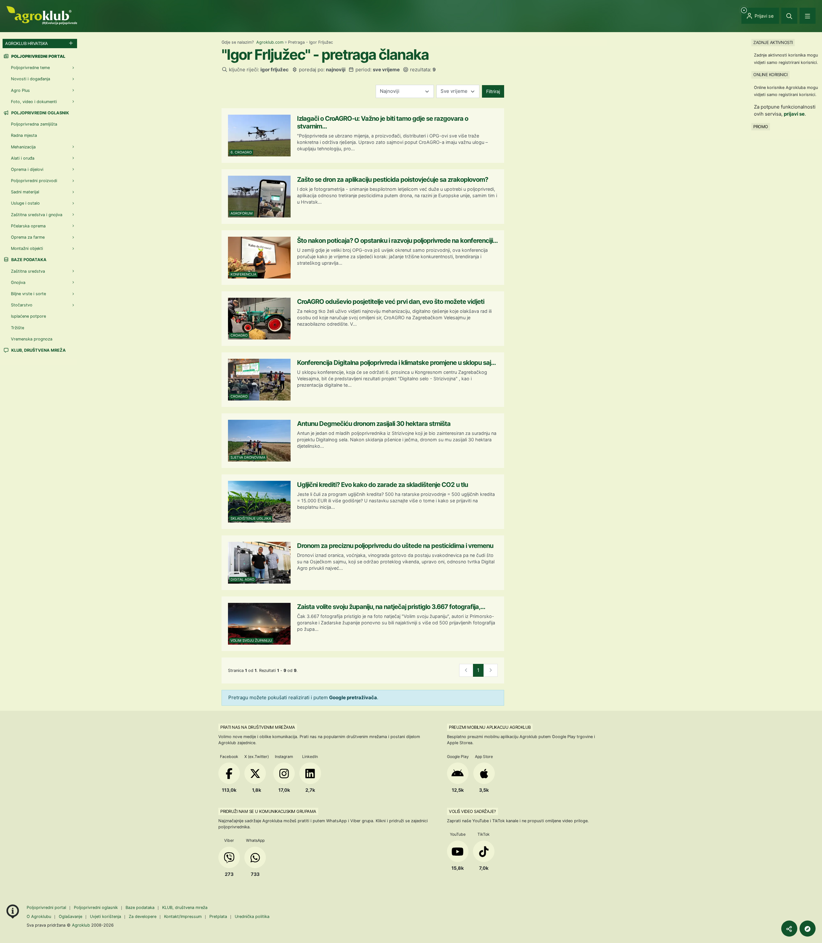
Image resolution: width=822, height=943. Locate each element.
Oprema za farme (28, 237)
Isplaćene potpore (28, 316)
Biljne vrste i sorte (28, 293)
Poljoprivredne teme (30, 67)
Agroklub (81, 925)
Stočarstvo (21, 305)
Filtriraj (493, 91)
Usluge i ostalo (25, 203)
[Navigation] (808, 16)
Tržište (17, 327)
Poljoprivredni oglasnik (39, 112)
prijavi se (794, 114)
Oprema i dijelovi (27, 169)
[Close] (789, 16)
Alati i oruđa (22, 158)
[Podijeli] (789, 929)
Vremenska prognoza (31, 339)
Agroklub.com (270, 42)
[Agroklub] (41, 15)
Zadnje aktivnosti (773, 42)
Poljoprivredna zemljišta (34, 124)
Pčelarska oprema (28, 226)
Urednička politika (252, 916)
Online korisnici (770, 74)
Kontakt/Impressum (183, 916)
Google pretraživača (353, 697)
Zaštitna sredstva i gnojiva (36, 214)
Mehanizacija (23, 147)
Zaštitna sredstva (28, 271)
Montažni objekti (27, 248)
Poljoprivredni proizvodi (34, 180)
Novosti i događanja (30, 78)
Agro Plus (20, 90)
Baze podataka (28, 259)
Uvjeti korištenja (105, 916)
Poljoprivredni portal (47, 907)
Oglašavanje (70, 916)
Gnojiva (18, 282)
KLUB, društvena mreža (38, 350)
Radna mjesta (24, 135)
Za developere (142, 916)
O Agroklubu (39, 916)
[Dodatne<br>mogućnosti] (808, 929)
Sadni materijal (25, 191)
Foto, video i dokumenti (34, 101)
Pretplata (218, 916)
